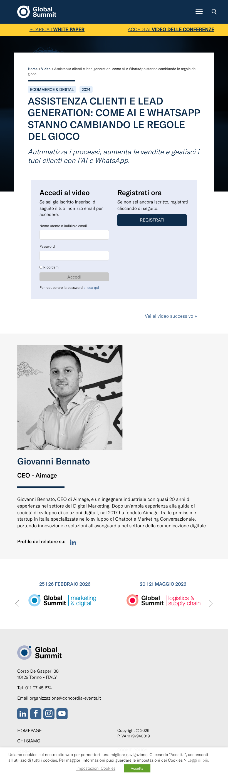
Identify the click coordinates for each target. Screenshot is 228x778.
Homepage (29, 730)
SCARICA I (57, 29)
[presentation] (17, 604)
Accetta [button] (137, 768)
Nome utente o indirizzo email (63, 225)
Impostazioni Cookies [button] (95, 767)
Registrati (152, 220)
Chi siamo (28, 741)
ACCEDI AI (171, 29)
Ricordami (51, 267)
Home (33, 68)
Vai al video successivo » (171, 316)
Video (46, 68)
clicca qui (91, 287)
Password (47, 246)
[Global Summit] (36, 11)
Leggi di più (197, 759)
